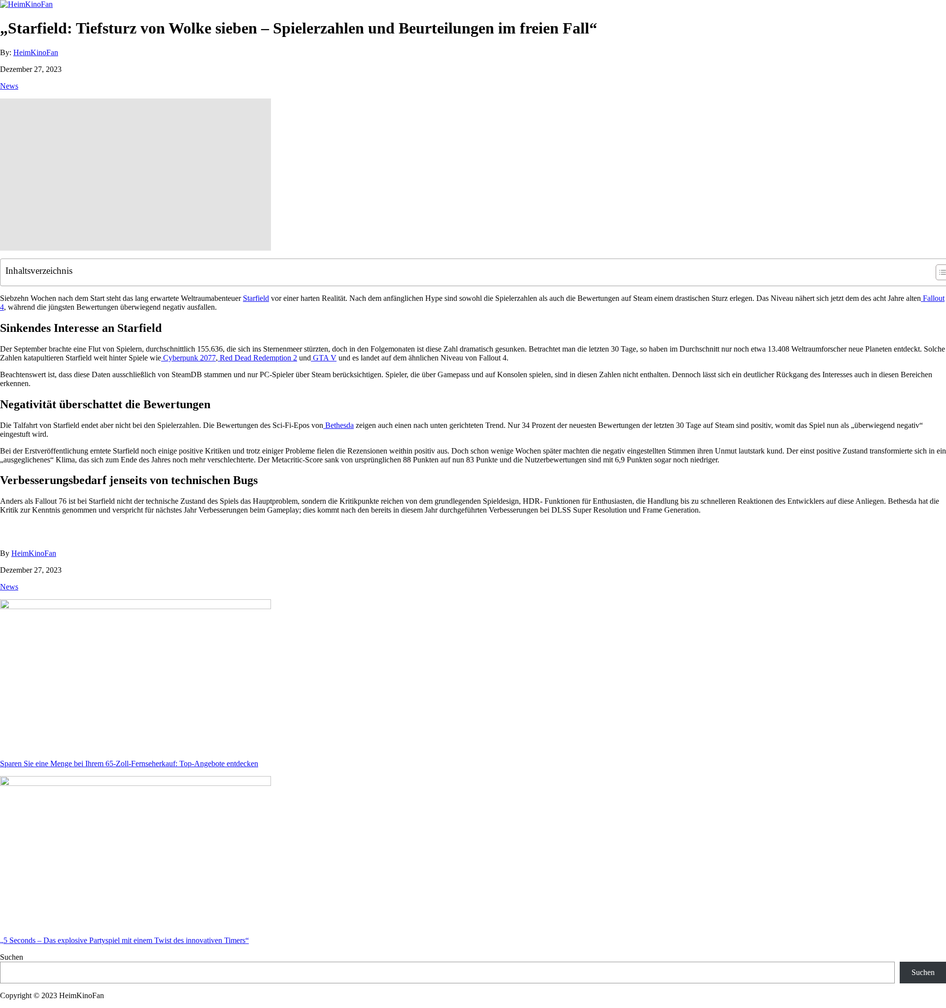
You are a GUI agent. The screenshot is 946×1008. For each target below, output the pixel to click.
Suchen (11, 957)
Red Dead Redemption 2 (257, 358)
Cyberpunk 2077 (188, 358)
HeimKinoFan (35, 52)
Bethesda (338, 425)
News (9, 86)
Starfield (256, 298)
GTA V (324, 358)
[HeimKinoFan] (26, 4)
